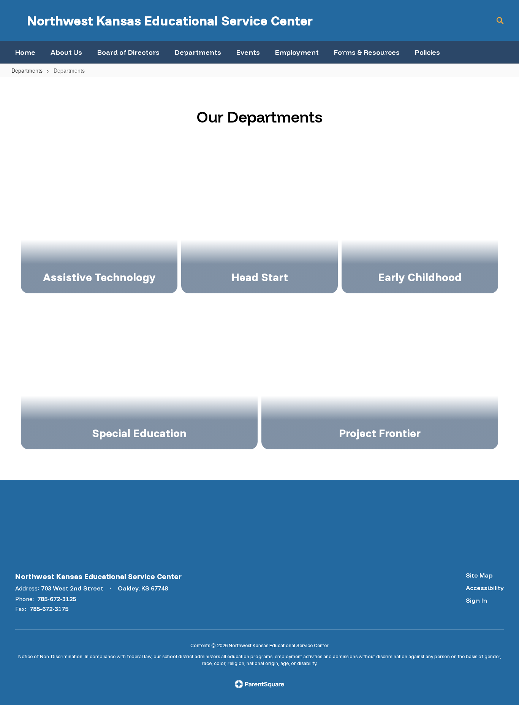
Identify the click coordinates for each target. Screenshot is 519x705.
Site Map (479, 575)
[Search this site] (500, 20)
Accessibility (485, 588)
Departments (27, 70)
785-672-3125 (56, 599)
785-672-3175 (49, 609)
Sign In (476, 600)
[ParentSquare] (259, 684)
